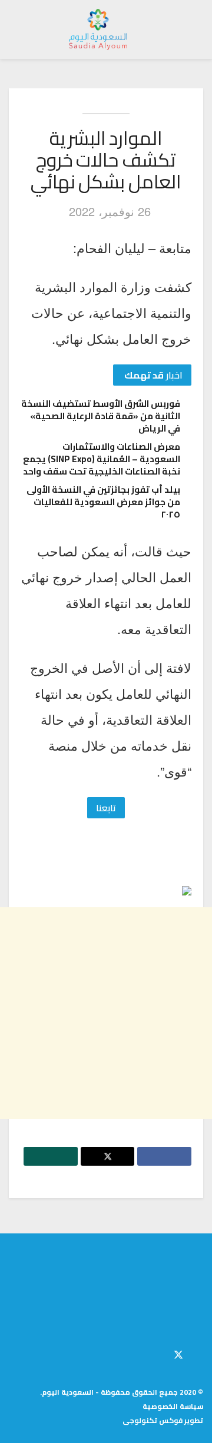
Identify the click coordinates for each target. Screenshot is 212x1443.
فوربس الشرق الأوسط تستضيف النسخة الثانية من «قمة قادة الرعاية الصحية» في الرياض (100, 416)
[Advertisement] (106, 1013)
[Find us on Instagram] (158, 1353)
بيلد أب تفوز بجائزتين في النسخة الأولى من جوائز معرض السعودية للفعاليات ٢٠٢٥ (103, 502)
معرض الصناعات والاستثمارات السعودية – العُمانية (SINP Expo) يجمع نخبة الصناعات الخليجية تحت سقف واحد (101, 459)
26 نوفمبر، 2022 (110, 211)
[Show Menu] (192, 29)
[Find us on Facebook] (199, 1353)
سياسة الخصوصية (173, 1406)
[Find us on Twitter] (178, 1353)
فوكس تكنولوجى (152, 1420)
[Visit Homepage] (98, 29)
